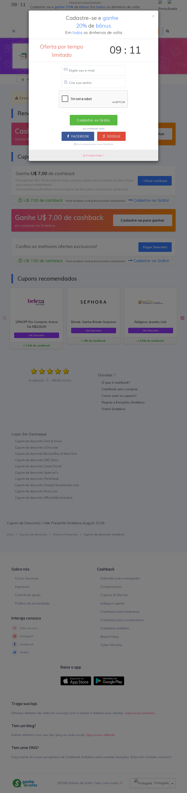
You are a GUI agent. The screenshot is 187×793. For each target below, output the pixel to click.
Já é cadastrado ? (93, 155)
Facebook (80, 136)
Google (114, 136)
